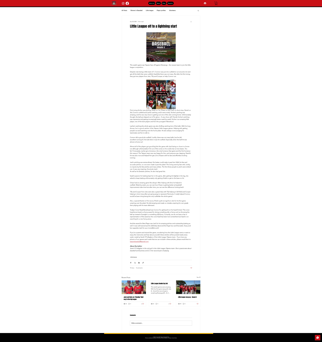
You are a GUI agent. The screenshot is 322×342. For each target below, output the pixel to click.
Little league (149, 10)
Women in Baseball (136, 10)
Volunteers (172, 10)
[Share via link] (143, 262)
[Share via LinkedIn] (139, 262)
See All (198, 277)
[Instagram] (123, 3)
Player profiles (161, 10)
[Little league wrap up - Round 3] (188, 287)
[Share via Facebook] (131, 262)
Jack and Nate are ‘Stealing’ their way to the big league (133, 298)
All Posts (124, 10)
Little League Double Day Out (159, 283)
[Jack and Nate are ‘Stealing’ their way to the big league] (134, 287)
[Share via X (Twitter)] (135, 262)
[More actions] (191, 22)
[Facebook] (127, 3)
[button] (216, 3)
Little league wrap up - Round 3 (187, 297)
